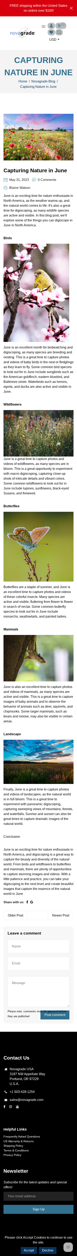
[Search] (59, 32)
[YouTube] (18, 1106)
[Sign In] (51, 26)
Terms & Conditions (16, 1150)
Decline (47, 1250)
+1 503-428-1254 (22, 1092)
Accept (29, 1250)
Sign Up (39, 1209)
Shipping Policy (13, 1145)
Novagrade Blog (43, 81)
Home (22, 81)
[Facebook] (4, 1106)
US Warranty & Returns (18, 1141)
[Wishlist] (51, 32)
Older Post (15, 915)
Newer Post (60, 915)
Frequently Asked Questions (21, 1136)
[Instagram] (11, 1106)
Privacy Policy (12, 1155)
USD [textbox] (52, 39)
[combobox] (54, 40)
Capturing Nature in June (35, 170)
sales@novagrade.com (26, 1100)
